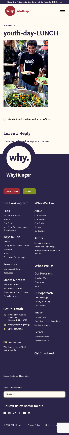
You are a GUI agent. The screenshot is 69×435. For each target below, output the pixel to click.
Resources (10, 264)
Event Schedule (41, 340)
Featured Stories (11, 284)
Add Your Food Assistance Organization (16, 228)
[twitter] (20, 412)
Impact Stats (40, 317)
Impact (38, 312)
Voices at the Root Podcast (16, 292)
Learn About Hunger (13, 268)
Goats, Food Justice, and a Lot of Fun (29, 119)
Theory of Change (42, 301)
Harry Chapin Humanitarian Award (47, 252)
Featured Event (41, 336)
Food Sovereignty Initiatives (47, 321)
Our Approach (43, 293)
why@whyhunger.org (18, 324)
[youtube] (25, 412)
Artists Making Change (45, 246)
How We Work (41, 278)
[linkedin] (30, 412)
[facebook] (6, 412)
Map (36, 286)
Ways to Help (12, 237)
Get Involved (44, 353)
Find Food (12, 191)
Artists (7, 253)
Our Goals (39, 223)
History (37, 227)
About (38, 211)
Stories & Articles (14, 280)
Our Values (39, 219)
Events (38, 332)
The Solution (40, 305)
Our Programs (43, 273)
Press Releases (11, 296)
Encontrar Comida (12, 215)
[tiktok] (15, 412)
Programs (39, 282)
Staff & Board (40, 231)
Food (7, 211)
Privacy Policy (34, 425)
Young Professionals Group (16, 245)
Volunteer (8, 249)
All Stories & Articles (13, 288)
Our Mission (40, 215)
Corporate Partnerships (14, 257)
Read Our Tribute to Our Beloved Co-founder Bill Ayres (34, 2)
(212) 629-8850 (15, 329)
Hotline (7, 219)
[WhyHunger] (18, 14)
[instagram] (10, 412)
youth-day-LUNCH (31, 33)
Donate (7, 241)
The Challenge (41, 297)
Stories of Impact (42, 242)
